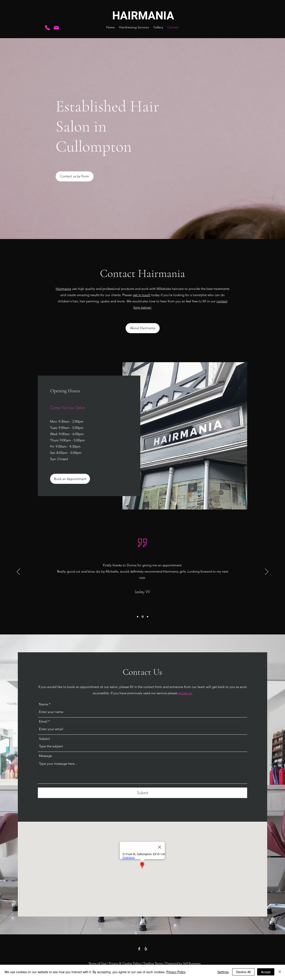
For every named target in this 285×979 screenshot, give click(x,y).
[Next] (266, 572)
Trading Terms (153, 963)
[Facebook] (139, 949)
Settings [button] (223, 972)
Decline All (243, 972)
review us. (185, 693)
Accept (266, 972)
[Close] (279, 971)
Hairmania (63, 289)
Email (43, 721)
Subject (44, 738)
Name (43, 704)
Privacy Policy (176, 972)
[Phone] (47, 28)
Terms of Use (97, 963)
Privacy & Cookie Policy (125, 963)
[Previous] (18, 572)
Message (45, 755)
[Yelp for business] (146, 949)
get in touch (141, 295)
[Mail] (56, 28)
